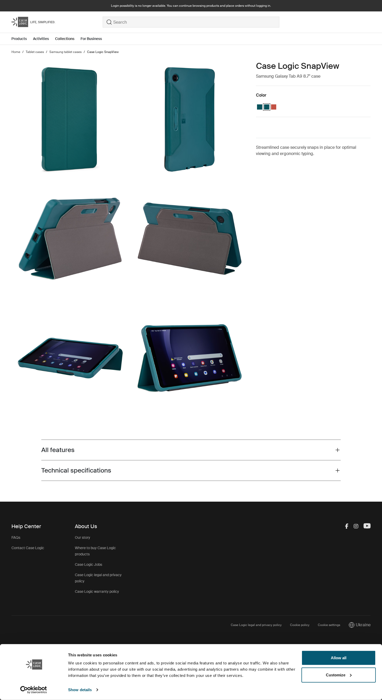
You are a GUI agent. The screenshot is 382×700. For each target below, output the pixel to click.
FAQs (15, 537)
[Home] (57, 22)
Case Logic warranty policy (97, 591)
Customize (335, 674)
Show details (80, 690)
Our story (82, 537)
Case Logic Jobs (88, 564)
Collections (64, 38)
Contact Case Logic (27, 548)
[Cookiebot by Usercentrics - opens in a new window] (33, 690)
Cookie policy (299, 625)
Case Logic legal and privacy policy (256, 625)
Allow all (338, 658)
